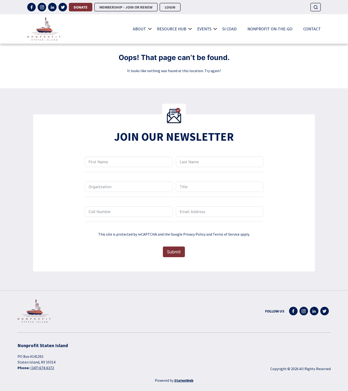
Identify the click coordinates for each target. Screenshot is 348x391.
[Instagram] (42, 7)
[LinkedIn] (52, 7)
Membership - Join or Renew (125, 7)
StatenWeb (183, 380)
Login (170, 7)
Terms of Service (226, 234)
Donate (81, 7)
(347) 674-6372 (42, 367)
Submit (174, 251)
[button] (315, 7)
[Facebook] (31, 7)
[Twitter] (62, 7)
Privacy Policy (194, 234)
